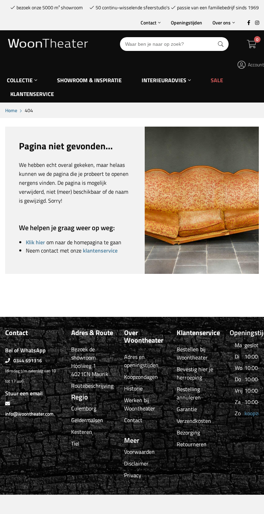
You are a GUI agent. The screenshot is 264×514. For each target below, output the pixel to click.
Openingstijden (186, 22)
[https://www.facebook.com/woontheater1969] (248, 22)
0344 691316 (27, 360)
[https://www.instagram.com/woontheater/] (257, 22)
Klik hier (35, 242)
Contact (148, 22)
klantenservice (100, 250)
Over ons (221, 22)
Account (256, 64)
